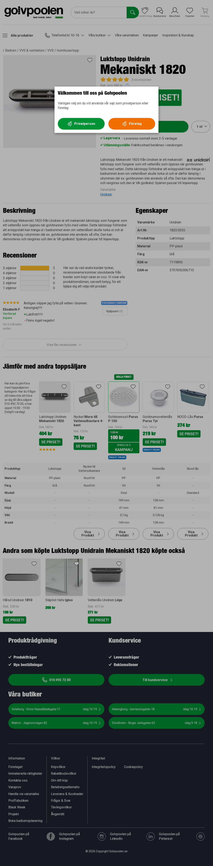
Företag (135, 124)
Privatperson (84, 124)
